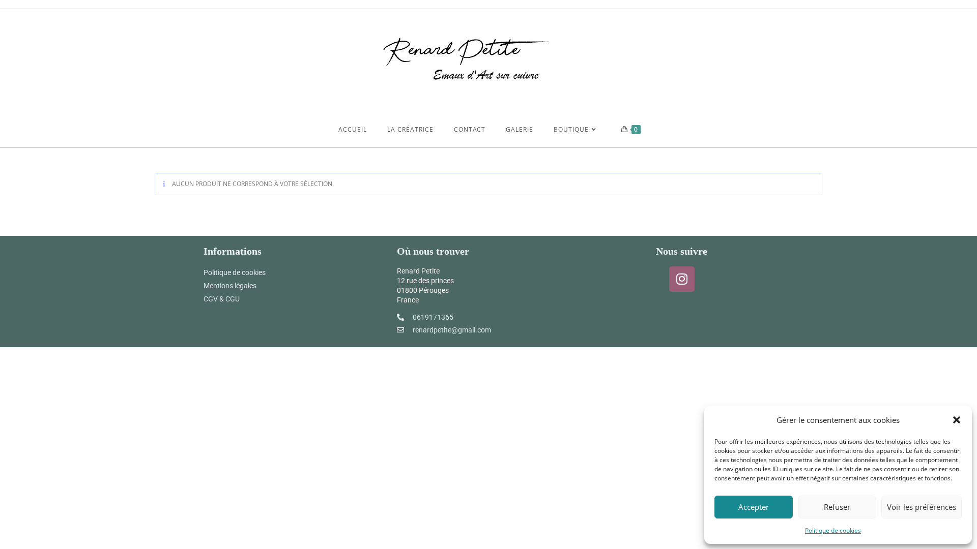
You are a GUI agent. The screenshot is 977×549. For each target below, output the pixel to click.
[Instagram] (682, 279)
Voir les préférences (921, 507)
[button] (957, 420)
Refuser (837, 507)
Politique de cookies (833, 530)
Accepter (753, 507)
